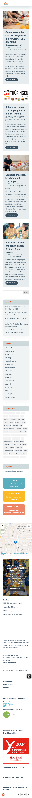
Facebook (9, 497)
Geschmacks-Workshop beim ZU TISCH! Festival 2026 (16, 568)
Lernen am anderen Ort (17, 435)
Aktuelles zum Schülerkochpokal (13, 471)
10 (22, 593)
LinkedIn (14, 499)
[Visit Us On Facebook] (18, 795)
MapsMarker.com (5, 553)
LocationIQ (16, 553)
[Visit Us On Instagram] (25, 795)
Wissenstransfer (15, 457)
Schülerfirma (18, 447)
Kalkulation (18, 428)
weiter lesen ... (11, 80)
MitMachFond (7, 438)
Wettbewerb (6, 457)
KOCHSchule (23, 431)
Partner (21, 49)
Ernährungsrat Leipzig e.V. (13, 777)
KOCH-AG (8, 374)
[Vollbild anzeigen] (2, 532)
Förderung (13, 185)
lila (25, 435)
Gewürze (23, 422)
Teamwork (11, 453)
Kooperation (8, 381)
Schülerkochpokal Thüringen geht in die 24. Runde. (15, 110)
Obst (22, 438)
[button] (15, 542)
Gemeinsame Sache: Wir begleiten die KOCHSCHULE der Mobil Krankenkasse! (15, 39)
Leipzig (7, 384)
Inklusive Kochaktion (9, 428)
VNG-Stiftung (9, 397)
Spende (25, 450)
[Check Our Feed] (28, 795)
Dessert (5, 416)
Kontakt (6, 688)
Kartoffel (25, 428)
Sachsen (16, 444)
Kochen (17, 119)
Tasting (5, 453)
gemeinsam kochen (8, 422)
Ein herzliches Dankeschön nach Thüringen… (16, 178)
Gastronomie (21, 419)
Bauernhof (6, 413)
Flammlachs (13, 419)
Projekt (8, 121)
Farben (21, 416)
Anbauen (7, 348)
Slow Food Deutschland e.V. (14, 767)
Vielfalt (24, 453)
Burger (18, 413)
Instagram (17, 497)
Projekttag (6, 444)
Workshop (23, 457)
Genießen (22, 118)
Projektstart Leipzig (19, 441)
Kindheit (6, 431)
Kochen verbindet (14, 431)
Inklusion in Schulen (17, 425)
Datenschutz (8, 684)
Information (14, 49)
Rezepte (15, 121)
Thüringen (18, 453)
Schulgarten (23, 444)
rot (11, 444)
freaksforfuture (9, 361)
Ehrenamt (7, 354)
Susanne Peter (12, 47)
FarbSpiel (6, 419)
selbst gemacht (18, 450)
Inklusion (7, 371)
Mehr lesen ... (16, 589)
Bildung (12, 413)
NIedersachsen (15, 438)
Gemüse (17, 422)
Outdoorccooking (8, 441)
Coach (23, 413)
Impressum (7, 681)
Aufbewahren (14, 118)
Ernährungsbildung (13, 416)
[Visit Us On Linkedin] (21, 795)
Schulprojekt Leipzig (9, 447)
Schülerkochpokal (8, 450)
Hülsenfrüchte (7, 425)
